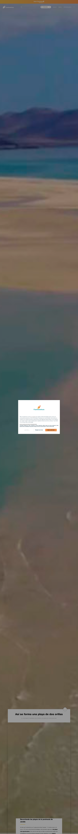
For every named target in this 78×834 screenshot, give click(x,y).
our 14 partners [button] (33, 416)
